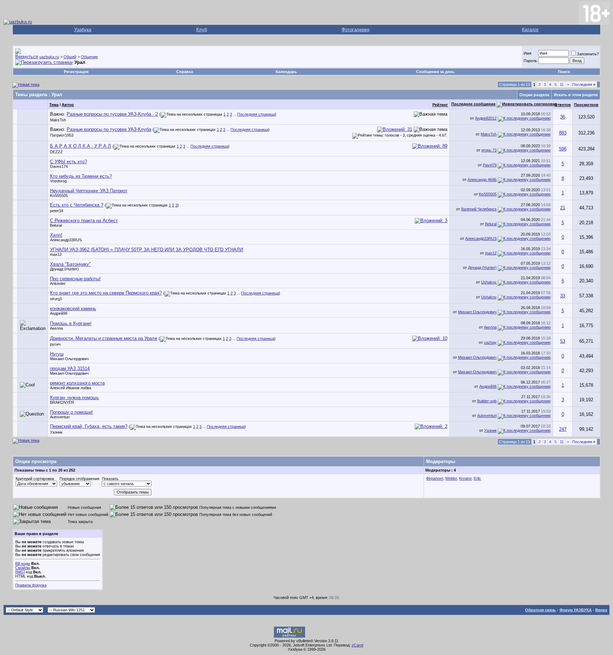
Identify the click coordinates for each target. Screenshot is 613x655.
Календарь (286, 72)
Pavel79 (490, 165)
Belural (56, 225)
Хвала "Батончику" (70, 264)
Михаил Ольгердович (477, 312)
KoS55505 (59, 195)
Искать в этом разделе (576, 95)
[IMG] (20, 572)
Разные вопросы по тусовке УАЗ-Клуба (109, 129)
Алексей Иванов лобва (70, 388)
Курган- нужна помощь (74, 397)
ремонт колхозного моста (77, 383)
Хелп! (56, 235)
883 (563, 133)
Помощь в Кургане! (71, 323)
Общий (69, 57)
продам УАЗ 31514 (70, 368)
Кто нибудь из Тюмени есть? (81, 176)
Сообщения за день (435, 72)
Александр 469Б (482, 179)
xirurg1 (56, 299)
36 (562, 117)
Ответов (562, 105)
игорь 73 (489, 150)
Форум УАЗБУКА (575, 610)
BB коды (22, 563)
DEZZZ (56, 152)
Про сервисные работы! (75, 278)
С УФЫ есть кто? (68, 161)
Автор (68, 105)
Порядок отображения (79, 479)
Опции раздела (534, 95)
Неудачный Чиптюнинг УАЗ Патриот (88, 190)
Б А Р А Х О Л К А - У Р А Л (80, 146)
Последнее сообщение (473, 104)
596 (563, 149)
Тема (54, 105)
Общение (89, 57)
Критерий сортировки (35, 479)
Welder (451, 478)
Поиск (564, 72)
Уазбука (82, 29)
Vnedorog (58, 181)
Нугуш (56, 354)
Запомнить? (588, 54)
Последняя (583, 84)
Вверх (601, 610)
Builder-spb (487, 401)
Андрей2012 (486, 118)
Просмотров (586, 105)
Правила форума (30, 585)
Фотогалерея (355, 29)
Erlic (477, 478)
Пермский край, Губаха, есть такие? (88, 426)
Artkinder (58, 283)
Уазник (56, 432)
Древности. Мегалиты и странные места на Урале (103, 338)
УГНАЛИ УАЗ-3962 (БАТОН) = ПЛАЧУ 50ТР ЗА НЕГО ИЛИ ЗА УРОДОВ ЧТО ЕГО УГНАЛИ (146, 249)
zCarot (357, 645)
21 (562, 207)
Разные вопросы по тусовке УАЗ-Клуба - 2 (112, 114)
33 (562, 295)
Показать (110, 479)
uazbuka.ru (49, 57)
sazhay (490, 342)
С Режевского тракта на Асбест (84, 220)
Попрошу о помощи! (71, 412)
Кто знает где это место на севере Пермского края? (106, 293)
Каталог (530, 29)
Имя (527, 53)
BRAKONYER (62, 402)
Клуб (201, 29)
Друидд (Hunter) (64, 269)
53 (562, 341)
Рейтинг (440, 105)
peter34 (56, 211)
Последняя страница (256, 114)
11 (562, 84)
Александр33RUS (66, 240)
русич (55, 344)
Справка (184, 72)
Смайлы (22, 568)
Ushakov (489, 282)
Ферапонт (434, 478)
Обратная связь (540, 610)
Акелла (56, 328)
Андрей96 (58, 313)
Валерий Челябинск (479, 209)
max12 (56, 254)
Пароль (530, 61)
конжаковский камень (73, 308)
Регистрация (76, 72)
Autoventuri (60, 417)
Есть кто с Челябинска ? (76, 205)
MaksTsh (58, 120)
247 (563, 429)
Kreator (465, 478)
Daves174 (59, 166)
